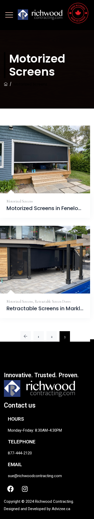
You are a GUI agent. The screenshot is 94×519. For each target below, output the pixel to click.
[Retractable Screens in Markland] (38, 281)
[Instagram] (24, 488)
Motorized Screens (20, 201)
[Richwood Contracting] (53, 17)
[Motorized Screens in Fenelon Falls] (39, 181)
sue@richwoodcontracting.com (35, 475)
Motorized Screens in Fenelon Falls (45, 208)
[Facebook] (10, 488)
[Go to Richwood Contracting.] (6, 84)
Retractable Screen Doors (53, 301)
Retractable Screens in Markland (45, 308)
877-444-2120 (20, 453)
